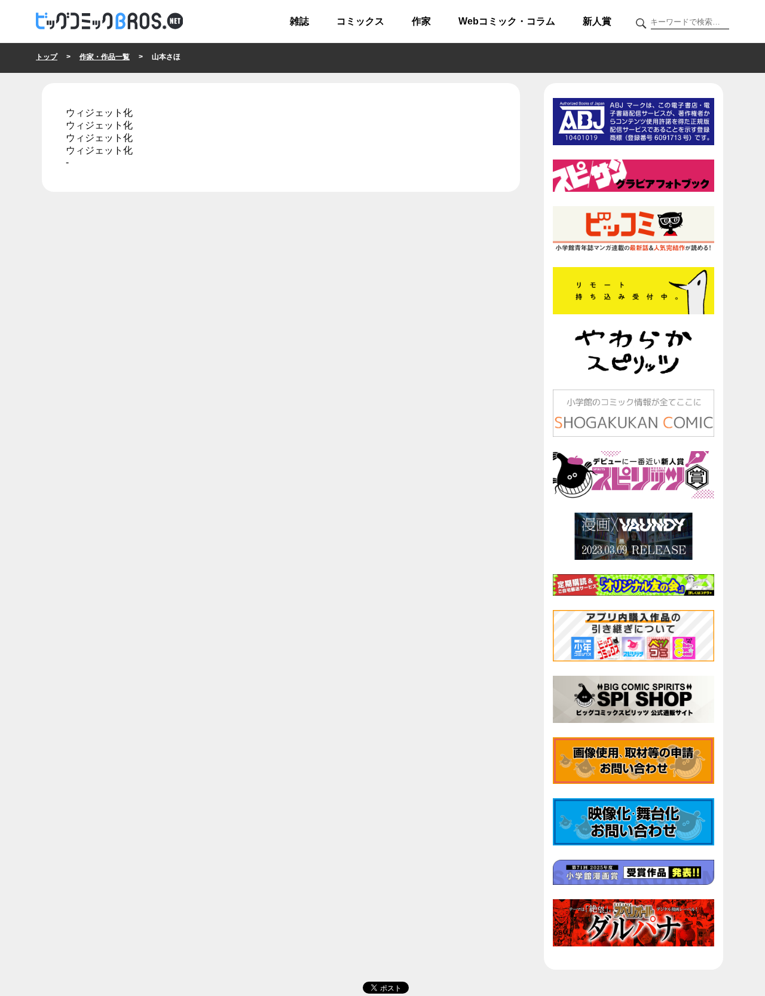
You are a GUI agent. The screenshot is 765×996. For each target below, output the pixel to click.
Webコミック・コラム (506, 21)
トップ (46, 57)
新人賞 (597, 21)
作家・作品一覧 (104, 57)
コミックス (360, 21)
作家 (421, 21)
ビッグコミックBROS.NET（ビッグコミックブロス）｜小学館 (109, 21)
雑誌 (299, 21)
